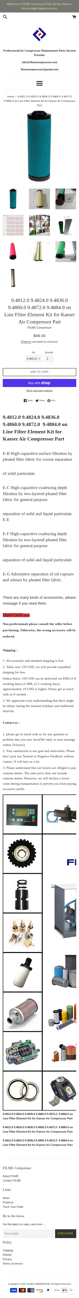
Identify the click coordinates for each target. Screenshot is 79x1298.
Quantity (49, 352)
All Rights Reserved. (61, 1284)
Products (8, 1202)
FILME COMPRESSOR (38, 1284)
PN (33, 352)
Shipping (26, 341)
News (6, 1197)
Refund (7, 1254)
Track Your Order (13, 1206)
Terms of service (13, 1263)
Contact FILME (12, 1180)
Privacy (7, 1259)
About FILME (11, 1176)
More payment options (39, 390)
